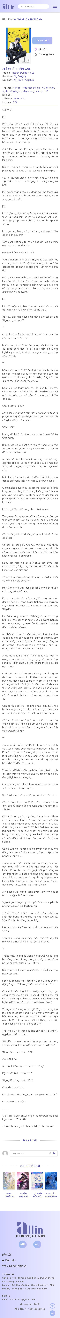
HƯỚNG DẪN (9, 1260)
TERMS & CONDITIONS (14, 1266)
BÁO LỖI (6, 1254)
